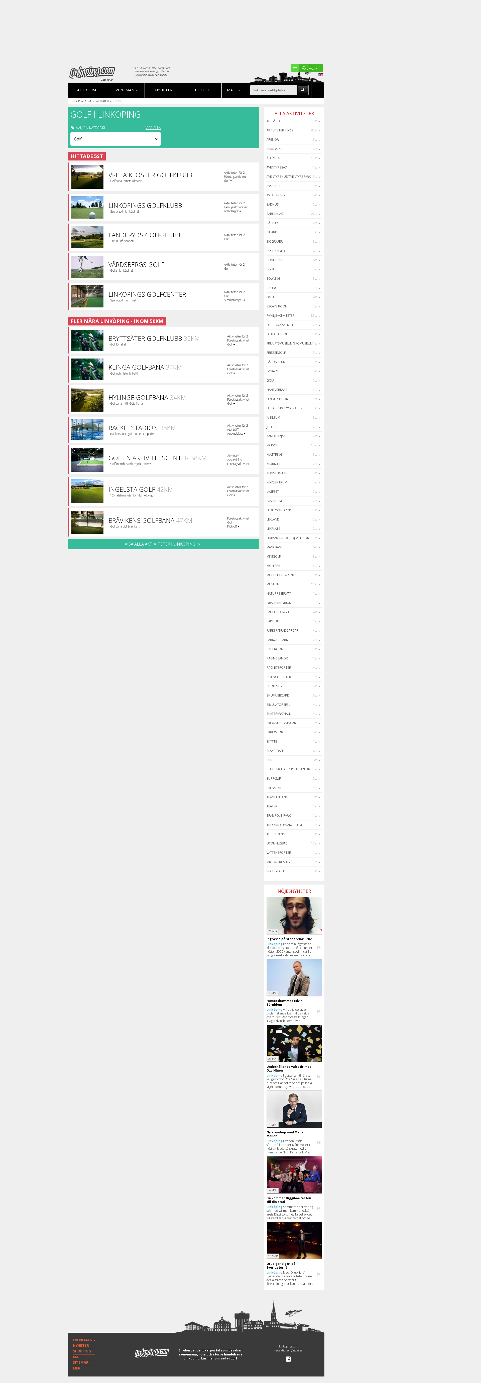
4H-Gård (273, 121)
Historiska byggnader (284, 408)
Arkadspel (275, 149)
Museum (273, 584)
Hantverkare (277, 390)
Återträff (274, 158)
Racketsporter (279, 667)
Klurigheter (277, 464)
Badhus (273, 204)
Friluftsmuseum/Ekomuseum (290, 343)
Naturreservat (279, 593)
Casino (272, 288)
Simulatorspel (278, 705)
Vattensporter (279, 852)
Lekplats (273, 529)
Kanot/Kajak (276, 436)
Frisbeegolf (276, 353)
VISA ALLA (153, 128)
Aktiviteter (103, 101)
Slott (271, 760)
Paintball (274, 621)
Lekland (273, 519)
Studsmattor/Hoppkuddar (288, 769)
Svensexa (274, 788)
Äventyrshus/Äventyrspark (289, 177)
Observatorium (279, 603)
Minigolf (274, 556)
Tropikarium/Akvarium (284, 825)
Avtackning (276, 195)
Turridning (276, 834)
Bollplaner (276, 251)
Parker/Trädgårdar (282, 630)
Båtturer (274, 223)
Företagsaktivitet (281, 325)
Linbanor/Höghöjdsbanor (288, 538)
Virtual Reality (278, 862)
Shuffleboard (278, 695)
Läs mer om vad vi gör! (219, 1358)
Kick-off (273, 445)
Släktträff (275, 751)
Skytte (272, 741)
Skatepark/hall (279, 714)
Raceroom (275, 649)
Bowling (273, 278)
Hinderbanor (277, 399)
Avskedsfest (276, 186)
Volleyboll (276, 871)
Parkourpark (277, 640)
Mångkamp (275, 547)
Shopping (274, 686)
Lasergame (275, 501)
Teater (272, 806)
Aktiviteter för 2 (280, 130)
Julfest (272, 427)
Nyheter (164, 90)
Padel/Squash (278, 612)
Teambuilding (277, 797)
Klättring (274, 454)
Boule (271, 269)
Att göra (87, 90)
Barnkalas (275, 214)
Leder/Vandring (279, 510)
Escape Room (277, 306)
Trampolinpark (279, 815)
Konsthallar (277, 473)
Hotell (202, 90)
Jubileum (273, 417)
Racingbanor (277, 658)
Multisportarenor (282, 575)
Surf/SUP (274, 778)
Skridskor (275, 732)
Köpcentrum (277, 482)
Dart (270, 297)
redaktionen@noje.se (288, 1350)
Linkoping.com (80, 101)
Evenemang (125, 90)
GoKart (273, 371)
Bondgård (275, 260)
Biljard (272, 232)
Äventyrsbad (277, 167)
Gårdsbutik (276, 362)
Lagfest (273, 491)
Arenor (273, 139)
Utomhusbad (277, 843)
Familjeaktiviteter (281, 315)
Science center (279, 677)
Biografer (275, 241)
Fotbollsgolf (278, 334)
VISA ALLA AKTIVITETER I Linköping (160, 544)
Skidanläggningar (281, 723)
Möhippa (273, 566)
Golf (270, 380)
